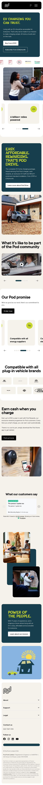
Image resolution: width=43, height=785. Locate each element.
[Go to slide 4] (25, 129)
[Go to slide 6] (30, 350)
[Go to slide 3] (21, 129)
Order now (8, 311)
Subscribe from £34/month (15, 50)
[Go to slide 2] (19, 129)
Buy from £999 (10, 43)
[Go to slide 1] (17, 129)
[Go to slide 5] (28, 350)
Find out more (9, 438)
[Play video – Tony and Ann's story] (21, 264)
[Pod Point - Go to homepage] (7, 5)
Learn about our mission (19, 634)
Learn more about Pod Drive (18, 185)
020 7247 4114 (8, 729)
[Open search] (30, 5)
